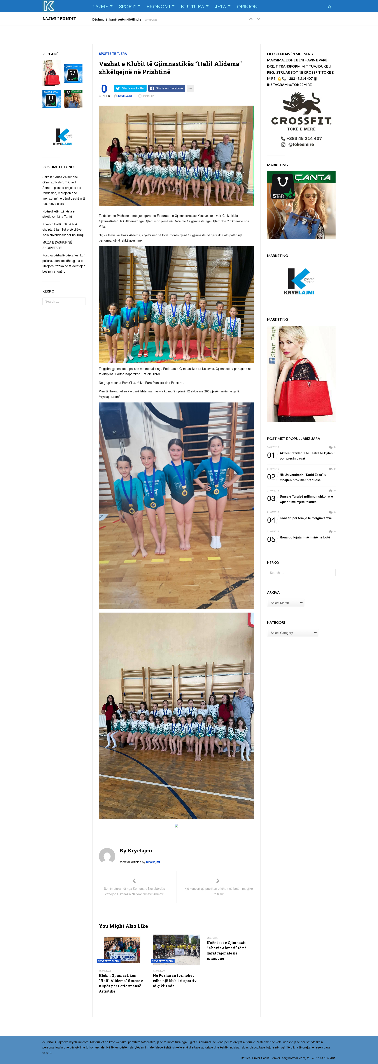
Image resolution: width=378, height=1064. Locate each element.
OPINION (247, 6)
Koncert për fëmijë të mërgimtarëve (299, 518)
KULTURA (192, 6)
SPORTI (127, 6)
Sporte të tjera (113, 53)
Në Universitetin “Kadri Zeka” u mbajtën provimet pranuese (296, 477)
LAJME (100, 6)
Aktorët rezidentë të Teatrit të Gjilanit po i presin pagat (301, 455)
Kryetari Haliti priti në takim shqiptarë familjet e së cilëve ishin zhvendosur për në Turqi (63, 229)
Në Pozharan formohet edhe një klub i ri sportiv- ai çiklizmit (175, 980)
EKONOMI (158, 6)
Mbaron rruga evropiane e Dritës (116, 19)
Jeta (220, 6)
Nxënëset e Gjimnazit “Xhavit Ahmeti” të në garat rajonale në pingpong (227, 950)
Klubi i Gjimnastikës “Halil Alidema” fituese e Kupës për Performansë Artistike (121, 983)
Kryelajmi (124, 96)
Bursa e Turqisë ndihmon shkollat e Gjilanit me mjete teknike (300, 499)
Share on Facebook (169, 88)
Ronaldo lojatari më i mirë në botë (298, 537)
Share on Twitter (133, 88)
